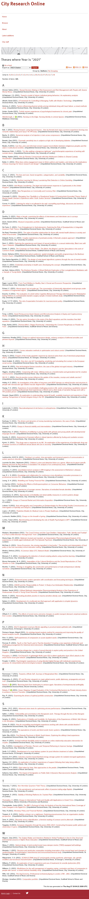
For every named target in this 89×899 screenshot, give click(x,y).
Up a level (8, 65)
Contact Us (16, 893)
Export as (5, 68)
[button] (34, 67)
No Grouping (53, 71)
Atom (70, 67)
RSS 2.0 (78, 67)
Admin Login (5, 893)
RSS (86, 67)
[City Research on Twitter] (27, 893)
